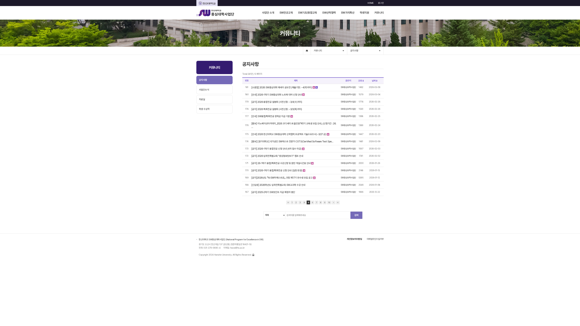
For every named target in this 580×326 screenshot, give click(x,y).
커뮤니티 (318, 50)
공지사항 (354, 50)
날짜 (374, 80)
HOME (371, 3)
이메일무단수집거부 (375, 239)
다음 (333, 202)
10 (329, 202)
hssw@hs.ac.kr (237, 247)
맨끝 (338, 202)
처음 (288, 202)
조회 (360, 80)
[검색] (356, 215)
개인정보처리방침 (354, 239)
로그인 (381, 3)
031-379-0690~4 (212, 247)
